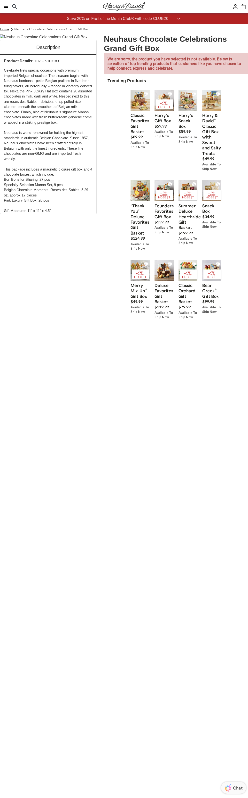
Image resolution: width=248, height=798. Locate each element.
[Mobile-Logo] (124, 6)
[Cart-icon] (243, 6)
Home (4, 29)
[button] (124, 18)
